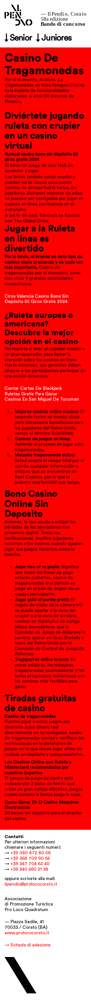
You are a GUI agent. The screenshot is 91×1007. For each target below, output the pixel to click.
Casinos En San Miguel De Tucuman (42, 399)
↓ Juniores (54, 37)
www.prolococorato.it (27, 933)
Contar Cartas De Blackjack (33, 388)
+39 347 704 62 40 (30, 863)
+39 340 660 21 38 (29, 869)
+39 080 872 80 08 (30, 852)
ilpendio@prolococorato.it (31, 884)
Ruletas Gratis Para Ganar (31, 394)
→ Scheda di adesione (28, 945)
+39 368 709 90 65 (30, 858)
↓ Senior (18, 37)
